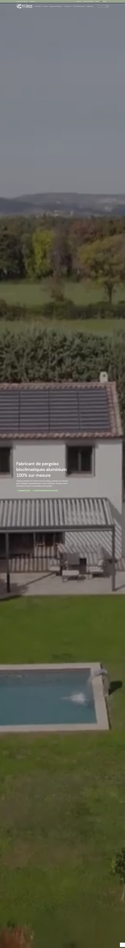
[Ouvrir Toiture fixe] (71, 6)
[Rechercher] (107, 6)
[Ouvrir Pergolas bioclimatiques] (62, 6)
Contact (97, 1)
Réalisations (32, 1)
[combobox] (102, 6)
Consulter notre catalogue (22, 1)
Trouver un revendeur (88, 1)
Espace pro (78, 1)
